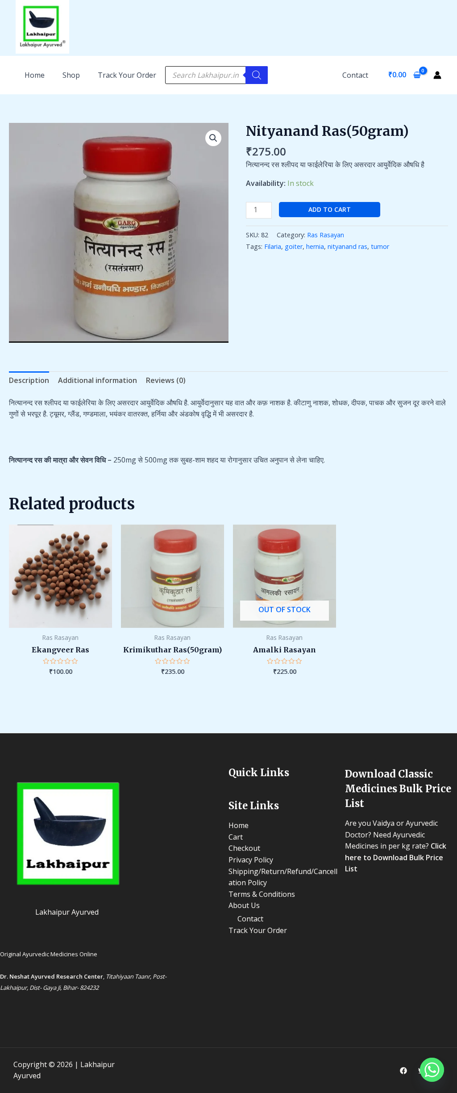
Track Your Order (127, 75)
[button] (213, 138)
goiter (294, 246)
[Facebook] (403, 1070)
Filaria (272, 246)
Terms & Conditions (261, 894)
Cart (235, 837)
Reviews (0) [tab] (166, 380)
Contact (355, 75)
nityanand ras (347, 246)
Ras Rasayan (325, 235)
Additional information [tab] (97, 380)
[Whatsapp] (432, 1070)
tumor (380, 246)
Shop (71, 75)
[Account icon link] (437, 75)
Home (238, 825)
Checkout (244, 848)
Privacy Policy (250, 860)
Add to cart (329, 209)
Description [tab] (29, 380)
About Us (244, 905)
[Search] (256, 75)
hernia (315, 246)
